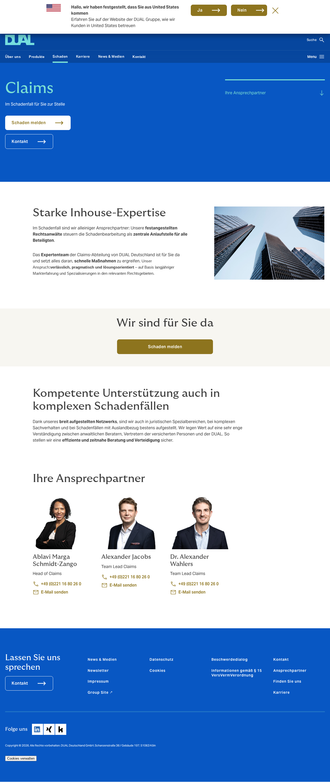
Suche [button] (312, 40)
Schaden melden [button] (29, 122)
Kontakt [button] (20, 141)
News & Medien (111, 56)
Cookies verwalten (21, 758)
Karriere (83, 56)
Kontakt (20, 683)
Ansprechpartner (290, 670)
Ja (199, 10)
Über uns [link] (13, 57)
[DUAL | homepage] (19, 40)
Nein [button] (241, 10)
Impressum (98, 681)
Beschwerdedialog (229, 659)
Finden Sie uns (287, 681)
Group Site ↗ (100, 692)
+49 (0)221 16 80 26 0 (61, 584)
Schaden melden (165, 346)
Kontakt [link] (139, 57)
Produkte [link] (36, 57)
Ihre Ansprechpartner (245, 93)
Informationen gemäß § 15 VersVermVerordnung (236, 672)
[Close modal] (275, 10)
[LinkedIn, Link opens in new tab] (37, 729)
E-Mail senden (54, 592)
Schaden (60, 56)
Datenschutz (162, 659)
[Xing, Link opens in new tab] (49, 729)
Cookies (158, 670)
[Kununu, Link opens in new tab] (61, 729)
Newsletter (98, 670)
